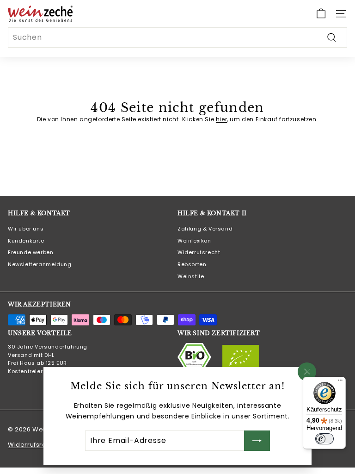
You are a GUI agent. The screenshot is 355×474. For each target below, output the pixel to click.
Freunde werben (30, 252)
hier (221, 119)
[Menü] (340, 382)
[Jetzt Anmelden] (257, 440)
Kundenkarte (26, 240)
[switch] (324, 438)
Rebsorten (192, 264)
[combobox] (177, 37)
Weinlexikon (194, 240)
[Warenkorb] (321, 13)
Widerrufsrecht (199, 252)
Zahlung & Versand (205, 228)
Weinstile (191, 276)
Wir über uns (25, 228)
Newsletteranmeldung (39, 264)
